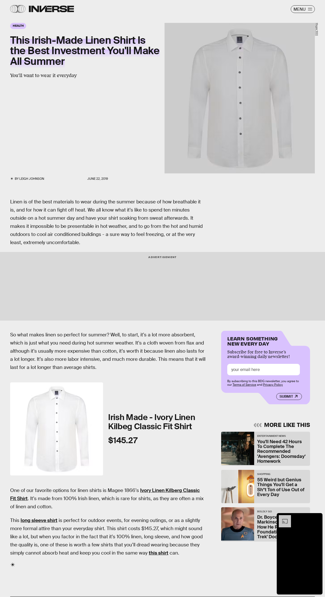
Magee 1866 (316, 29)
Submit (286, 396)
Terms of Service (244, 385)
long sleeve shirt (39, 520)
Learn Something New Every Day (252, 340)
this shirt (158, 553)
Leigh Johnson (31, 179)
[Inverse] (51, 9)
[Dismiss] (317, 518)
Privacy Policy (273, 385)
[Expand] (282, 518)
